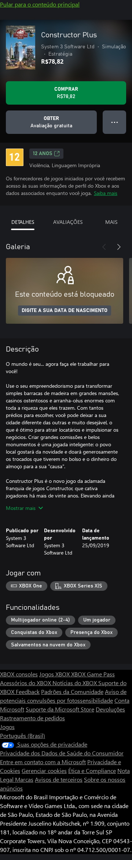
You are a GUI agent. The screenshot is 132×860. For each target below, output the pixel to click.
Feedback (28, 691)
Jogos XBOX (55, 674)
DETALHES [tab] (22, 221)
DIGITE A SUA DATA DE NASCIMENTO (64, 310)
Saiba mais (105, 192)
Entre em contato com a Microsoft (43, 762)
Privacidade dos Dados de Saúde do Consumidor (62, 753)
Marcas (24, 779)
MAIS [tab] (111, 221)
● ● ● (114, 122)
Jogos (7, 727)
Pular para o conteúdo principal (40, 4)
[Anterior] (104, 247)
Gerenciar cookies (44, 770)
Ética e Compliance (92, 770)
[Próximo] (118, 247)
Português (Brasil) (22, 735)
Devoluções (110, 709)
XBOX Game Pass (93, 674)
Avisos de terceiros (58, 779)
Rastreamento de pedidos (32, 718)
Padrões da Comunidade (72, 691)
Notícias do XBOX (75, 683)
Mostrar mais (21, 507)
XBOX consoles (19, 674)
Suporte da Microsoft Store (60, 709)
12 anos (42, 153)
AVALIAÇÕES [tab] (67, 221)
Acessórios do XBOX (26, 683)
